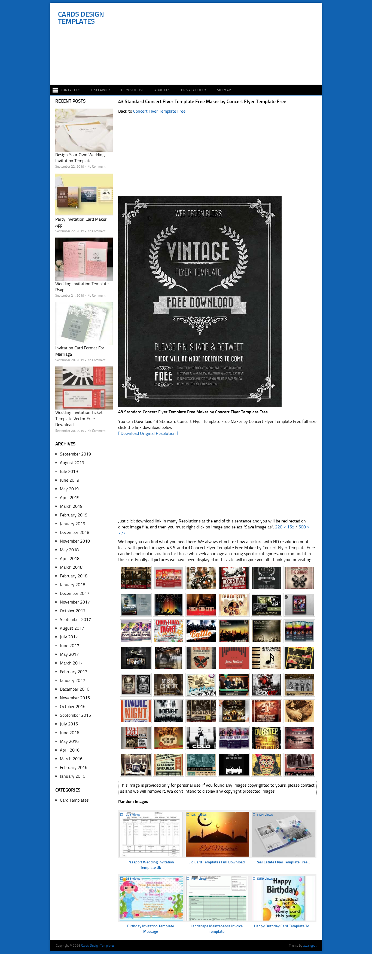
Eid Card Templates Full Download (216, 862)
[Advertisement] (189, 68)
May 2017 (69, 654)
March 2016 (71, 758)
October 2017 (73, 610)
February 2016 (73, 767)
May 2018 (69, 549)
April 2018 (70, 558)
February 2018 (73, 575)
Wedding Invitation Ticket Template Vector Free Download (79, 418)
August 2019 (72, 462)
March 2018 (71, 567)
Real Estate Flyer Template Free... (282, 862)
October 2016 (73, 706)
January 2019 (72, 523)
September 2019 (75, 454)
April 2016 (70, 750)
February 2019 (73, 515)
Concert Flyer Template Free (159, 111)
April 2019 (70, 497)
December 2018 (74, 532)
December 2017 (74, 593)
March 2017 (71, 663)
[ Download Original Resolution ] (148, 433)
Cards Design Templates (81, 18)
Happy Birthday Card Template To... (283, 926)
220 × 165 (284, 527)
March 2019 (71, 506)
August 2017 (72, 628)
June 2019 (69, 480)
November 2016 (75, 697)
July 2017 (69, 636)
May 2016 (69, 741)
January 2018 (72, 584)
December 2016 (74, 689)
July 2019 (69, 471)
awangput (309, 945)
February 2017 (73, 671)
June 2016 (69, 732)
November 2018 (75, 541)
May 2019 (69, 488)
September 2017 (75, 619)
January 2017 (72, 680)
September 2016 (75, 715)
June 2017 (69, 645)
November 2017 (75, 602)
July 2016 (69, 724)
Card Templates (74, 800)
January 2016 (72, 776)
